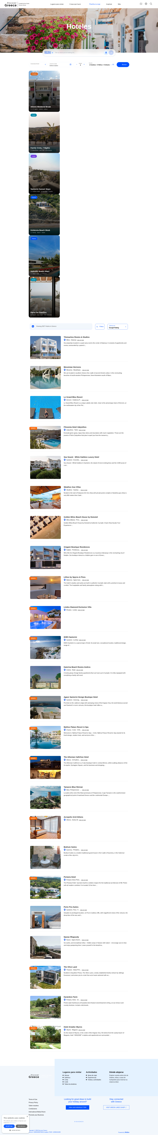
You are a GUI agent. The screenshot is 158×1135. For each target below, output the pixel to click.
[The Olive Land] (96, 974)
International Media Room (37, 1112)
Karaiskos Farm (70, 997)
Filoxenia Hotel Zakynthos (75, 427)
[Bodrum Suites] (45, 857)
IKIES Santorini (70, 637)
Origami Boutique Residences (77, 547)
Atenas (66, 1075)
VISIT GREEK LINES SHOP (115, 1107)
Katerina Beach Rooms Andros (77, 667)
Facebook (70, 1125)
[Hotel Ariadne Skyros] (96, 1034)
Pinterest (84, 1125)
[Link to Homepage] (11, 7)
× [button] (27, 1116)
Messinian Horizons (72, 367)
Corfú (66, 1082)
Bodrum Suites (70, 847)
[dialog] (15, 1124)
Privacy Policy (33, 1102)
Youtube (81, 1125)
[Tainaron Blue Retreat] (45, 797)
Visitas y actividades (94, 1080)
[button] (15, 1130)
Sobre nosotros (34, 1105)
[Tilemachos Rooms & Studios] (45, 347)
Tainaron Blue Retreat (73, 787)
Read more (13, 1122)
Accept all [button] (9, 1126)
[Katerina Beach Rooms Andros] (45, 677)
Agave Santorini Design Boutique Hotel (81, 697)
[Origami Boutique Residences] (45, 557)
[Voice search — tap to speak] (106, 52)
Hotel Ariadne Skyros (73, 1027)
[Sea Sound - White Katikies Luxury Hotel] (45, 467)
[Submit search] (111, 52)
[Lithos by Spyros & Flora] (96, 584)
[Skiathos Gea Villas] (45, 497)
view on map (80, 340)
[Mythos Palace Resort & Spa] (96, 734)
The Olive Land (70, 967)
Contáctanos (33, 1108)
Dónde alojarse (116, 1072)
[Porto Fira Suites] (45, 917)
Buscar (124, 64)
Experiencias (92, 1077)
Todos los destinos (70, 1084)
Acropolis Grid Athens (73, 817)
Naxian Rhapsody (71, 937)
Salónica (67, 1077)
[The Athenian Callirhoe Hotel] (96, 764)
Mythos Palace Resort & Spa (76, 727)
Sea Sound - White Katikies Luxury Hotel (81, 457)
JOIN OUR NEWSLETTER (77, 1107)
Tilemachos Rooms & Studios (77, 337)
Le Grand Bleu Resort (73, 397)
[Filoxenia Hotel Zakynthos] (96, 434)
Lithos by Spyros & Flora (74, 577)
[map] (141, 4)
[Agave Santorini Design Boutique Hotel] (96, 704)
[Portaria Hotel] (96, 884)
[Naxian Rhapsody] (45, 947)
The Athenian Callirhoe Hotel (76, 757)
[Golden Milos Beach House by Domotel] (45, 527)
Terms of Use (33, 1099)
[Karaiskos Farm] (45, 1007)
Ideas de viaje (92, 1075)
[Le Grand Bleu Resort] (45, 407)
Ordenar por (112, 325)
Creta (66, 1080)
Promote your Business (36, 1115)
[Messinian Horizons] (45, 377)
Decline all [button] (21, 1126)
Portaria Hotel (70, 877)
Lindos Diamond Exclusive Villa (77, 607)
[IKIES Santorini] (96, 644)
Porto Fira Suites (71, 907)
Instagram (74, 1125)
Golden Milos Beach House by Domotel (81, 517)
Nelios (127, 1132)
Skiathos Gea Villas (72, 487)
